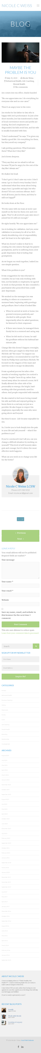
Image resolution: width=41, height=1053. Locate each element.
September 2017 (6, 887)
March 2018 (5, 867)
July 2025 (4, 804)
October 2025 (6, 789)
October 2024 (6, 819)
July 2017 (4, 892)
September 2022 (6, 843)
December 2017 (6, 877)
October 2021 (6, 848)
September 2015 (6, 960)
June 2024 (5, 824)
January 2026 (6, 780)
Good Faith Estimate (27, 1040)
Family (4, 715)
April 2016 (5, 940)
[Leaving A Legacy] (4, 1023)
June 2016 (5, 931)
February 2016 (6, 950)
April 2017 (5, 901)
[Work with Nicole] (4, 1016)
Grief (3, 719)
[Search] (36, 646)
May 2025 (4, 809)
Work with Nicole (14, 1016)
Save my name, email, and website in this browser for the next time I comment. (19, 615)
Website (5, 600)
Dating (4, 705)
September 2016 (6, 921)
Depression (5, 710)
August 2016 (5, 926)
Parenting (4, 734)
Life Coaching (28, 81)
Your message (8, 560)
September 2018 (6, 862)
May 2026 (4, 765)
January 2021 (6, 858)
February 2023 (6, 838)
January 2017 (6, 906)
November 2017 (6, 882)
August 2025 (5, 799)
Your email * (7, 591)
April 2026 (5, 770)
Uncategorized (6, 744)
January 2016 (6, 955)
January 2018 (6, 872)
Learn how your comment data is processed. (20, 633)
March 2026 (5, 775)
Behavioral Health (13, 81)
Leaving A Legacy (15, 1022)
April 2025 (5, 814)
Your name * (7, 582)
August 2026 (5, 755)
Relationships (5, 739)
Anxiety (4, 690)
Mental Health (19, 84)
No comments (22, 87)
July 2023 (4, 833)
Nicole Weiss (28, 78)
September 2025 (6, 794)
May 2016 (4, 935)
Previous (21, 533)
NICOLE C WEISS (17, 5)
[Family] (4, 1010)
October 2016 (6, 916)
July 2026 (4, 760)
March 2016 (5, 945)
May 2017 (4, 897)
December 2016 (6, 911)
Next (19, 539)
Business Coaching (7, 700)
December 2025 (6, 784)
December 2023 (6, 828)
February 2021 (6, 853)
